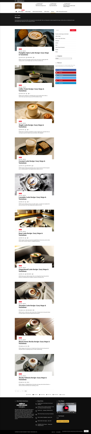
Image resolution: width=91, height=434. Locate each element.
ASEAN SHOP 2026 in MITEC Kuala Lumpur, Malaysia (69, 6)
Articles (56, 42)
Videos (56, 51)
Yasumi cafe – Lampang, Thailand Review (45, 410)
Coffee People (27, 11)
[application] (66, 408)
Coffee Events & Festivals (37, 11)
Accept (86, 431)
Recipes (52, 11)
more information (80, 431)
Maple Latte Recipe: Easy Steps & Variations (31, 126)
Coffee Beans (46, 11)
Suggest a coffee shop (62, 421)
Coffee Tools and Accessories (61, 11)
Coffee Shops (21, 11)
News (56, 45)
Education (57, 40)
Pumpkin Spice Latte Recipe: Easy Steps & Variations (34, 54)
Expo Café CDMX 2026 (53, 5)
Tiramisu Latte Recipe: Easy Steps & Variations (32, 306)
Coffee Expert (29, 57)
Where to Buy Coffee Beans (60, 38)
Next (26, 391)
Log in (57, 417)
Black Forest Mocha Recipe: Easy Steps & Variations (34, 342)
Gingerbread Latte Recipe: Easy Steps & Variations (34, 270)
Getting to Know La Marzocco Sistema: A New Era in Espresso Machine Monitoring (46, 407)
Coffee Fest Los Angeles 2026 (41, 5)
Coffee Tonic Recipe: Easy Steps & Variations (31, 90)
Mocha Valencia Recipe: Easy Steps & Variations (33, 378)
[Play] (57, 412)
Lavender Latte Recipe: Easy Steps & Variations (32, 198)
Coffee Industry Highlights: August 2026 (45, 417)
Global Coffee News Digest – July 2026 (44, 420)
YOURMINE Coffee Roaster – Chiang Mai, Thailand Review (45, 425)
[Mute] (73, 412)
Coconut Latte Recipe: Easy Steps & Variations (32, 162)
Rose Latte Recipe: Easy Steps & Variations (31, 234)
